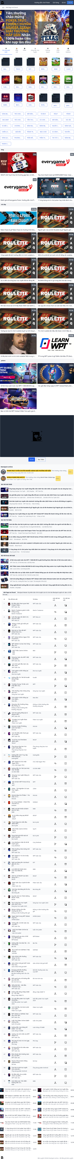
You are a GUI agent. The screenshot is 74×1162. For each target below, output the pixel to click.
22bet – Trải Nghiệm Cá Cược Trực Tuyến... (20, 789)
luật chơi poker (16, 933)
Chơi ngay (70, 472)
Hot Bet (31, 69)
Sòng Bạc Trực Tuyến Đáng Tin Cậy (27, 516)
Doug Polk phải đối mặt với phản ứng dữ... (20, 836)
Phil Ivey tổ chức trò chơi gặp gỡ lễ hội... (20, 1041)
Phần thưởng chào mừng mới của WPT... (21, 849)
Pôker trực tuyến (31, 132)
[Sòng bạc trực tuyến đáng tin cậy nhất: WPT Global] (4, 515)
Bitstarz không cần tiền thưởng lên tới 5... (19, 910)
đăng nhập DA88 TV (18, 995)
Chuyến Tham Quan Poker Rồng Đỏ (27, 533)
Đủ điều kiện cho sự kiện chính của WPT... (19, 1075)
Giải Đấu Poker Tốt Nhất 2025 (34, 497)
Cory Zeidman (16, 846)
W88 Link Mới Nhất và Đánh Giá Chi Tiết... (20, 809)
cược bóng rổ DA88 (17, 1031)
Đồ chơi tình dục (17, 982)
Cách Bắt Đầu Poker (47, 527)
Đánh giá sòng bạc (69, 126)
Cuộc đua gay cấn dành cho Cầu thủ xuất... (20, 617)
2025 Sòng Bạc (30, 491)
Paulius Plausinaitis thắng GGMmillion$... (19, 1061)
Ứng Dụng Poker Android (15, 504)
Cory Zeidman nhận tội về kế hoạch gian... (20, 843)
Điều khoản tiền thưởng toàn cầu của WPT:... (20, 1055)
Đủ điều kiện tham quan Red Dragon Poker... (20, 604)
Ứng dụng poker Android (19, 1071)
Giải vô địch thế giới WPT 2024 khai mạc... (21, 964)
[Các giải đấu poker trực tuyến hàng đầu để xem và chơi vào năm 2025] (4, 496)
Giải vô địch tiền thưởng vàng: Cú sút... (19, 957)
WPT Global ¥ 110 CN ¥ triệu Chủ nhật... (20, 856)
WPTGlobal (15, 940)
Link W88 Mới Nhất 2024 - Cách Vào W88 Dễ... (19, 870)
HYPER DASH (15, 919)
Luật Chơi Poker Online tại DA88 (20, 930)
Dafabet (14, 805)
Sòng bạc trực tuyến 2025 (19, 906)
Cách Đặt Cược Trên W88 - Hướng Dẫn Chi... (19, 1081)
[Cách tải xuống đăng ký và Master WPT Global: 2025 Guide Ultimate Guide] (4, 580)
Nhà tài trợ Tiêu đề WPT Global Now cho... (19, 631)
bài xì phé (15, 825)
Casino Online (16, 569)
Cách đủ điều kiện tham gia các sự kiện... (20, 733)
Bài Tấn (14, 946)
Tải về (70, 2)
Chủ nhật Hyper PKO (18, 765)
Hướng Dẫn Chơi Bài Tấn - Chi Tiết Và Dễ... (21, 943)
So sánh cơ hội (56, 132)
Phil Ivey (14, 1044)
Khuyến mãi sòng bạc (69, 132)
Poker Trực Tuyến (13, 527)
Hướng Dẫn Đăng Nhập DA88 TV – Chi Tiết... (20, 992)
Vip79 (14, 832)
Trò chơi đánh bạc (19, 114)
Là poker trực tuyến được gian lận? (19, 720)
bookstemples (57, 87)
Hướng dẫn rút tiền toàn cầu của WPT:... (20, 923)
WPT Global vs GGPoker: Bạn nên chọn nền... (20, 1014)
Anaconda (19, 87)
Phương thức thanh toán (19, 138)
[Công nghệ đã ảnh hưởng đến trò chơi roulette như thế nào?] (4, 586)
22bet (13, 792)
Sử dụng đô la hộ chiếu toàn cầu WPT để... (20, 1048)
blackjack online (54, 1158)
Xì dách (43, 114)
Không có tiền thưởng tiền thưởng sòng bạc (20, 708)
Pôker (68, 114)
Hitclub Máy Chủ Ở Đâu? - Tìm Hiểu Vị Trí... (21, 796)
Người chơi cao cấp (56, 126)
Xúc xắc (68, 120)
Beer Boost (44, 69)
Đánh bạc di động (31, 126)
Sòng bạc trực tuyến (6, 114)
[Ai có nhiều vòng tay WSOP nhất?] (4, 538)
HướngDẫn (15, 758)
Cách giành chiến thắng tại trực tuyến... (20, 698)
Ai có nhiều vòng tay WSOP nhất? (20, 816)
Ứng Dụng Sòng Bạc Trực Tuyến (17, 491)
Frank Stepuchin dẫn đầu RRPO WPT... (19, 823)
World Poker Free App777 (18, 22)
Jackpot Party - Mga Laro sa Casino (57, 105)
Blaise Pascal (18, 545)
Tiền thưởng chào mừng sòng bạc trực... (21, 691)
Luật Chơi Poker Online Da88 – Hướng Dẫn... (21, 1021)
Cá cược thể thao (44, 120)
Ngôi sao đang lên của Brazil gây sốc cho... (20, 863)
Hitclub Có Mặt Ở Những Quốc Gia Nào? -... (19, 727)
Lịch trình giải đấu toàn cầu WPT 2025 (20, 664)
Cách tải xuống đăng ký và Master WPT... (20, 713)
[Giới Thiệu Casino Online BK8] (4, 567)
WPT (13, 687)
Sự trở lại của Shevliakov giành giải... (19, 740)
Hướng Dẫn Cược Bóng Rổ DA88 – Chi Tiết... (19, 1028)
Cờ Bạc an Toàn (41, 516)
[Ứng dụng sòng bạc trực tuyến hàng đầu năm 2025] (4, 490)
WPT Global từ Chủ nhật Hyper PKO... (19, 762)
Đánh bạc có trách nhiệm (44, 126)
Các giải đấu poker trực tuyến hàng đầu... (21, 999)
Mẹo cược (43, 132)
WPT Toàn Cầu (39, 491)
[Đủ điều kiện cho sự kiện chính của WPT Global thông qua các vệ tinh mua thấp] (4, 573)
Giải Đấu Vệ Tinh (22, 575)
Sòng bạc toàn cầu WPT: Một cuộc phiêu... (20, 658)
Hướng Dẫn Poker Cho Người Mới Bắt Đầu (30, 527)
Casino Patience (69, 87)
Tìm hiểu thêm (24, 43)
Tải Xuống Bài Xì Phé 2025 (40, 581)
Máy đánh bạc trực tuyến (56, 120)
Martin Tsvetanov (17, 613)
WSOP (11, 539)
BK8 (11, 569)
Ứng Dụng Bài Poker (14, 552)
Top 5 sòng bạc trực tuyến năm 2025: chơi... (19, 903)
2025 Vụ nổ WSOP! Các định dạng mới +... (20, 876)
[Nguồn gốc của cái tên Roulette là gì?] (4, 508)
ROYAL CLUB (44, 105)
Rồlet (56, 114)
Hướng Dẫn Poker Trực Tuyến (25, 581)
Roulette (11, 510)
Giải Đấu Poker (31, 562)
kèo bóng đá (15, 893)
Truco (18, 69)
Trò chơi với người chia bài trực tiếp (19, 120)
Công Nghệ (18, 587)
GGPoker (14, 953)
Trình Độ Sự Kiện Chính (33, 575)
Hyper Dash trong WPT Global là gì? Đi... (21, 917)
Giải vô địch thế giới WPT (19, 966)
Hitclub (14, 730)
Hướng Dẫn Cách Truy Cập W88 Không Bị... (20, 755)
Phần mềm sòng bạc (31, 138)
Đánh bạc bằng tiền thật (69, 138)
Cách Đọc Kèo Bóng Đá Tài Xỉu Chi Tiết (21, 890)
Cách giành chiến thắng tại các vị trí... (20, 671)
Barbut (5, 105)
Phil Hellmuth (17, 539)
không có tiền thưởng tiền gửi (21, 913)
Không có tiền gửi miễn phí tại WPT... (20, 624)
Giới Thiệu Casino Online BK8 (20, 651)
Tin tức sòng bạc (56, 138)
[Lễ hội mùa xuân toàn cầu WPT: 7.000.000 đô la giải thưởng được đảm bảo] (4, 561)
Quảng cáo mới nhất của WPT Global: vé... (21, 1034)
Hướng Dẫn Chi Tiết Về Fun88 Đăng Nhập (20, 678)
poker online (6, 144)
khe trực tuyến (16, 674)
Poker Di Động (35, 504)
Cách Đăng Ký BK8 (25, 569)
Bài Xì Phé (24, 539)
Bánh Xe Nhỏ (18, 510)
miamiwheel (44, 87)
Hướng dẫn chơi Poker (42, 3)
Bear (55, 69)
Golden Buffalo (6, 69)
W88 (13, 812)
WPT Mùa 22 (15, 620)
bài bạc (14, 1064)
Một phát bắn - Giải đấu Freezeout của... (19, 986)
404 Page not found (12, 7)
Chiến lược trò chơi (6, 132)
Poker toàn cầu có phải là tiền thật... (21, 883)
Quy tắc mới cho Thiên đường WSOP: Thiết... (21, 896)
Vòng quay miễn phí (6, 138)
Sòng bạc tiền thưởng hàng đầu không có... (20, 705)
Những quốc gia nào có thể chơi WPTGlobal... (20, 937)
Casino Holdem (32, 105)
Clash (68, 69)
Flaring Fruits (6, 87)
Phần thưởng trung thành (44, 138)
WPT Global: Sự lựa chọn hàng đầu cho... (21, 644)
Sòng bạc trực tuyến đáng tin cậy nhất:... (20, 776)
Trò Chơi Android (25, 552)
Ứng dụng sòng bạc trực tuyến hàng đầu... (19, 747)
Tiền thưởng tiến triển (31, 120)
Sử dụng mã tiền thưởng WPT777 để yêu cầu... (18, 970)
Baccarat (19, 105)
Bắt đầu (11, 43)
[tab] (6, 50)
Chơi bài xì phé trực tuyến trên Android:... (19, 1068)
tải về (64, 3)
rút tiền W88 (15, 772)
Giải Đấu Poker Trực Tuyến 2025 (17, 497)
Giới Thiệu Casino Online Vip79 (19, 829)
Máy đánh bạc (31, 114)
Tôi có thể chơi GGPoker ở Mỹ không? (21, 950)
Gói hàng (56, 3)
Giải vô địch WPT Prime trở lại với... (21, 782)
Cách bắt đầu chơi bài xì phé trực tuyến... (20, 1008)
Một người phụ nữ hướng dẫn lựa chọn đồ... (21, 979)
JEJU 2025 (39, 533)
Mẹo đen (14, 701)
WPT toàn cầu (16, 607)
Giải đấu (18, 132)
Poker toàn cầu (16, 886)
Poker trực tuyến (17, 723)
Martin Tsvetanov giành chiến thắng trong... (21, 611)
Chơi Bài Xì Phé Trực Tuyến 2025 (51, 497)
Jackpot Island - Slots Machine (69, 105)
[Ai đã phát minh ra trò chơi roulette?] (4, 544)
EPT (13, 866)
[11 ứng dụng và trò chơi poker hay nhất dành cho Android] (4, 550)
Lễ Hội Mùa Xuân (22, 562)
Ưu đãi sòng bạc (6, 126)
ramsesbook (32, 87)
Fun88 (13, 681)
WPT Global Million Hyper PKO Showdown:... (21, 638)
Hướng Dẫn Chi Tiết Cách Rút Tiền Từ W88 (20, 769)
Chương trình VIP (19, 126)
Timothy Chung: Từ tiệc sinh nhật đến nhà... (20, 685)
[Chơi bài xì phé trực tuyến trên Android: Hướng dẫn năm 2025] (4, 502)
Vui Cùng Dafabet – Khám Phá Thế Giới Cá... (21, 802)
